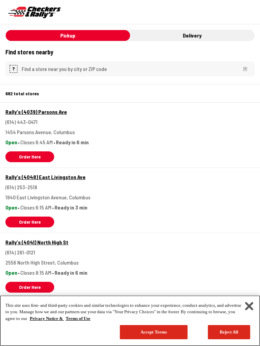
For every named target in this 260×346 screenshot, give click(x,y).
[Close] (249, 306)
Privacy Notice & (47, 318)
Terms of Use (78, 318)
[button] (29, 156)
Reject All (229, 332)
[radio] (68, 35)
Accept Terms (153, 332)
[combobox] (129, 69)
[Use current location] (245, 69)
